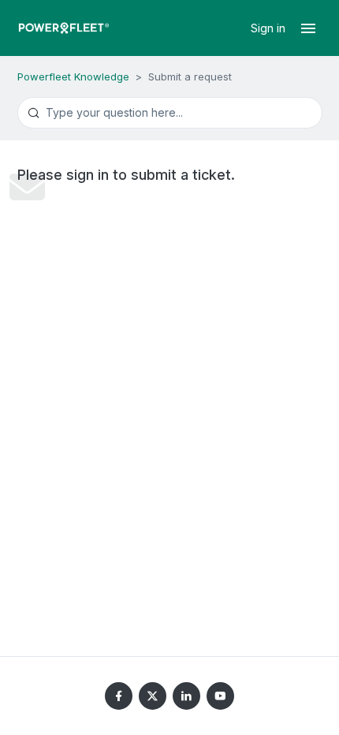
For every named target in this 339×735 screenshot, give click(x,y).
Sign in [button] (270, 28)
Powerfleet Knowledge (73, 76)
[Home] (64, 28)
